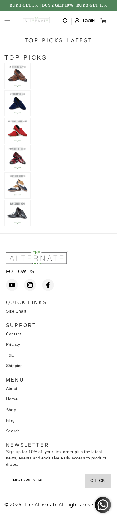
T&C (10, 355)
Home (12, 399)
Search (13, 430)
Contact (13, 334)
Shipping (14, 365)
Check (97, 480)
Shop (11, 409)
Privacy (13, 344)
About (11, 388)
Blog (10, 420)
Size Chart (16, 311)
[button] (7, 20)
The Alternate (41, 504)
